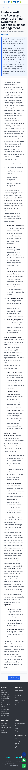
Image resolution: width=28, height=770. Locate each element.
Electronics (18, 698)
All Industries (19, 690)
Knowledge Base (6, 728)
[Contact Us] (24, 754)
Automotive (18, 693)
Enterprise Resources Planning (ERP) (5, 692)
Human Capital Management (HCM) (5, 698)
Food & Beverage (20, 700)
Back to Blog (6, 8)
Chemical (18, 695)
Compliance (4, 733)
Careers (17, 726)
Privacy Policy (9, 761)
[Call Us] (24, 760)
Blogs (17, 731)
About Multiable (20, 723)
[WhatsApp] (24, 766)
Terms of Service (18, 761)
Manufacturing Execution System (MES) (6, 705)
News (3, 730)
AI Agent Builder (6, 709)
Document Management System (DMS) (5, 713)
